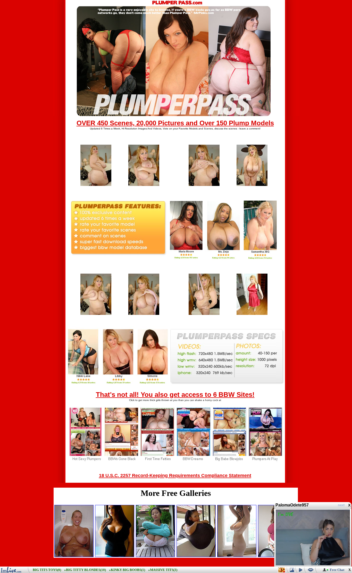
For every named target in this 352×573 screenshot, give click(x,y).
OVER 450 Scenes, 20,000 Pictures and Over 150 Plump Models (175, 123)
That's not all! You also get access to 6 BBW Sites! (175, 394)
